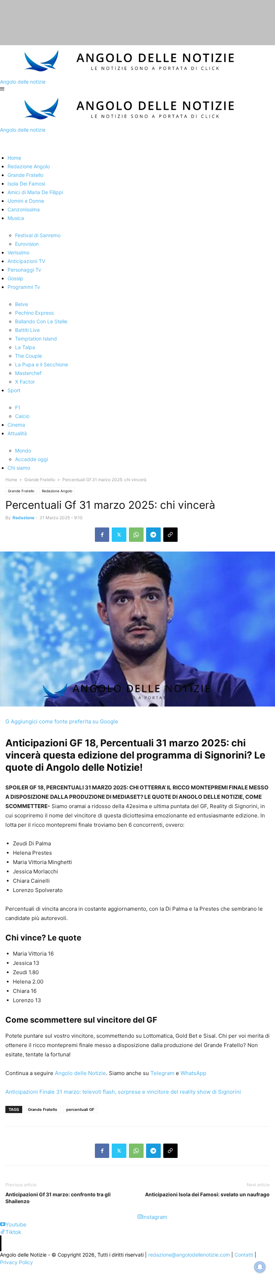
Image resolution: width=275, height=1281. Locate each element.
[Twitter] (119, 534)
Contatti (244, 1255)
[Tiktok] (2, 1232)
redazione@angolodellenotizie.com (189, 1255)
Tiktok (13, 1232)
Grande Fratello (39, 479)
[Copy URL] (170, 534)
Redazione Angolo (57, 491)
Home (11, 479)
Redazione (23, 517)
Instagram (154, 1217)
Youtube (15, 1224)
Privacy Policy (16, 1262)
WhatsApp (192, 1073)
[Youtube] (2, 1224)
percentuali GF (80, 1109)
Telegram (161, 1073)
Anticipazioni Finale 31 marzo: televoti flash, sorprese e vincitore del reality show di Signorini (123, 1091)
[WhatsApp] (136, 534)
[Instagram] (140, 1217)
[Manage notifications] (260, 1267)
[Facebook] (102, 534)
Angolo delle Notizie (79, 1073)
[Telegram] (153, 534)
